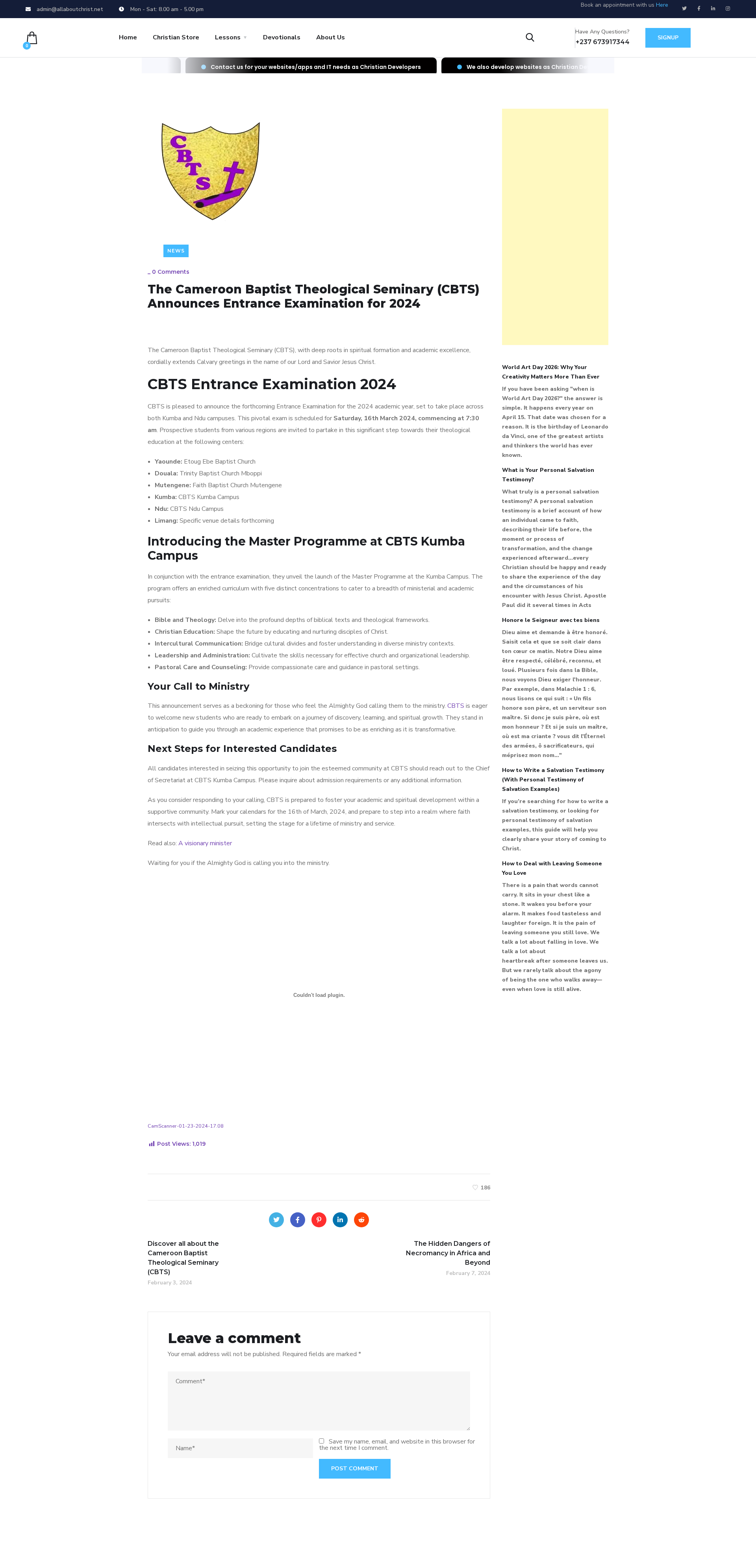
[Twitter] (684, 8)
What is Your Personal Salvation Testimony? (548, 474)
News (176, 251)
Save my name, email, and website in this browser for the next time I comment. (397, 1444)
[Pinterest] (318, 1219)
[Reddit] (361, 1219)
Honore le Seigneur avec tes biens (551, 620)
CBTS (455, 705)
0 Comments (170, 271)
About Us (330, 37)
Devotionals (281, 37)
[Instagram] (728, 8)
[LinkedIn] (340, 1219)
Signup (668, 37)
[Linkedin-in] (713, 8)
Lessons (228, 37)
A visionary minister (205, 843)
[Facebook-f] (699, 8)
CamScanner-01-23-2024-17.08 (186, 1126)
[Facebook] (297, 1219)
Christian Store (176, 37)
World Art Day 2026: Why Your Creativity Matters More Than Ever (551, 372)
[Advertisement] (555, 227)
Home (128, 37)
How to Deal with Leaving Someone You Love (552, 868)
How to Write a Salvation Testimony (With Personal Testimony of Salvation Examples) (553, 779)
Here (662, 5)
